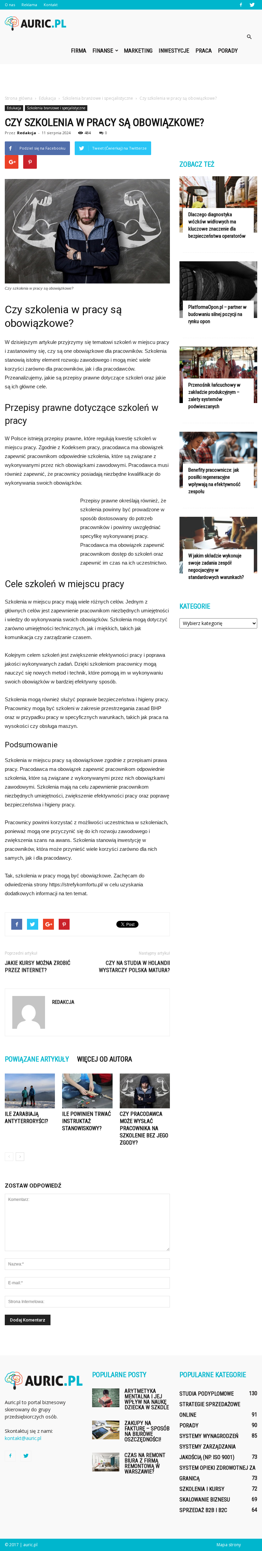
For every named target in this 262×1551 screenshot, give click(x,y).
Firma (78, 50)
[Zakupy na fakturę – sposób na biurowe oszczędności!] (105, 1430)
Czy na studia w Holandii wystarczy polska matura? (134, 966)
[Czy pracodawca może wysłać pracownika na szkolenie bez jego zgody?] (145, 1091)
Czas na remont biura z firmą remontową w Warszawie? (145, 1463)
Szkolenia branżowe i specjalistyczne (56, 108)
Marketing (138, 50)
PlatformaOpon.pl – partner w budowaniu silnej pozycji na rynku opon (217, 314)
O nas (10, 4)
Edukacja (14, 108)
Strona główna (18, 98)
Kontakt (51, 4)
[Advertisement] (131, 79)
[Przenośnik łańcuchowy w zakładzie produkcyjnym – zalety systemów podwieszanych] (218, 375)
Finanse (102, 50)
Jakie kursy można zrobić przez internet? (37, 966)
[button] (249, 37)
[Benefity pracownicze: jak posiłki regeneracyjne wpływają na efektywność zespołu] (218, 460)
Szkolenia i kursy (201, 1489)
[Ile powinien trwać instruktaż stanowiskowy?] (87, 1091)
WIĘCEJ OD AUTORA (104, 1059)
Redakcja (26, 132)
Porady (228, 50)
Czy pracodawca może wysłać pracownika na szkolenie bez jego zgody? (144, 1128)
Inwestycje (174, 50)
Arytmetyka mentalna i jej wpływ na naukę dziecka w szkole (147, 1399)
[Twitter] (252, 5)
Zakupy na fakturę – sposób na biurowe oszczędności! (147, 1431)
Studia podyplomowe (206, 1393)
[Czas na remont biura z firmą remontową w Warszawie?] (105, 1462)
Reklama (29, 4)
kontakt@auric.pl (23, 1438)
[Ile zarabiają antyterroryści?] (30, 1091)
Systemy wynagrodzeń (208, 1436)
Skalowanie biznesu (204, 1499)
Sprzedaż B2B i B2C (203, 1510)
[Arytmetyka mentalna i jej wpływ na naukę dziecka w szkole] (105, 1397)
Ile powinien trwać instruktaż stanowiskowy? (86, 1121)
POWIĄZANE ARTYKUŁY (37, 1059)
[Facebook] (241, 5)
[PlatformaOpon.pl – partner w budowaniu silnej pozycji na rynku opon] (218, 289)
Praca (203, 50)
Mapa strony (229, 1545)
